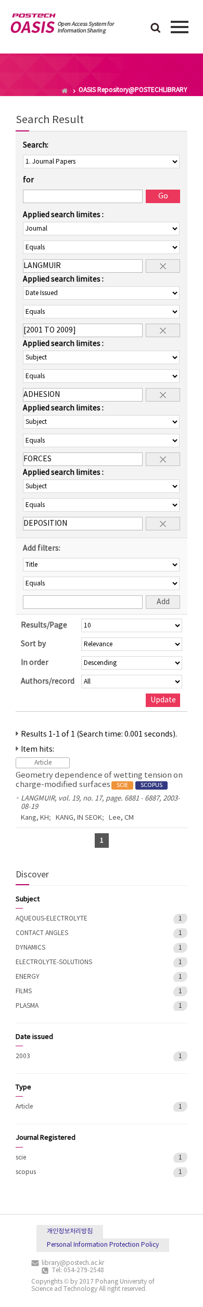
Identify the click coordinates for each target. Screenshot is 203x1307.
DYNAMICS (30, 947)
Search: (35, 145)
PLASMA (27, 1006)
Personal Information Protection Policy (103, 1245)
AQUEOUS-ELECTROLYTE (51, 918)
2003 (23, 1056)
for (28, 180)
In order (34, 663)
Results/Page (44, 625)
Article (24, 1106)
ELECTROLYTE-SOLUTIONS (54, 962)
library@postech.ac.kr (73, 1263)
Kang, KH (35, 818)
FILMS (24, 991)
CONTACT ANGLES (42, 933)
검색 (156, 28)
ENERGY (28, 976)
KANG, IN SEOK (79, 818)
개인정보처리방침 (70, 1231)
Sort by (33, 644)
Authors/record (47, 681)
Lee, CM (121, 818)
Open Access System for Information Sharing (62, 25)
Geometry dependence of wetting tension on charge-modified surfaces (99, 780)
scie (21, 1157)
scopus (26, 1172)
